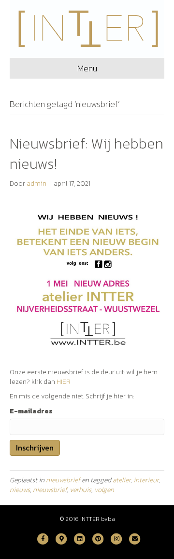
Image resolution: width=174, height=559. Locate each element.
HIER (64, 382)
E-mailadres (31, 411)
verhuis (80, 490)
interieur (146, 480)
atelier (121, 480)
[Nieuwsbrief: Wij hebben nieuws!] (87, 278)
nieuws (20, 490)
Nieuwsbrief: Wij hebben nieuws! (86, 154)
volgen (104, 490)
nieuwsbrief (63, 480)
